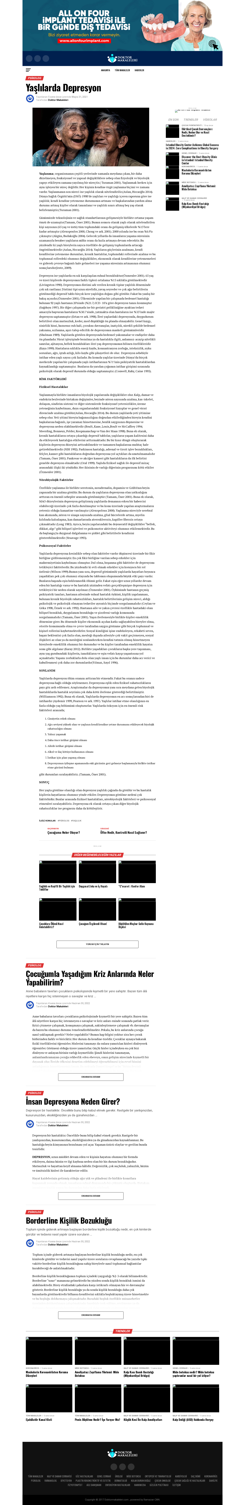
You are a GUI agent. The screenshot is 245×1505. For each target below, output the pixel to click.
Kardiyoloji (181, 1476)
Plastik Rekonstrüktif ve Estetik (93, 1480)
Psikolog (35, 1480)
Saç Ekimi (195, 1476)
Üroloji (118, 1476)
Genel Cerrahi (104, 1476)
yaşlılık (76, 821)
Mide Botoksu (133, 1476)
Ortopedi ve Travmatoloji (158, 1476)
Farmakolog (50, 1480)
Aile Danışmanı (93, 1485)
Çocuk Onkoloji (162, 1480)
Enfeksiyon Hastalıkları (117, 1485)
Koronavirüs (210, 1476)
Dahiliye (213, 1480)
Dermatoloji (120, 1480)
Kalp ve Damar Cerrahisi (59, 1476)
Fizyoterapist (75, 1485)
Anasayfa (105, 70)
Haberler (139, 70)
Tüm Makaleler (122, 70)
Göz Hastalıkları (84, 1476)
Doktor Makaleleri (58, 100)
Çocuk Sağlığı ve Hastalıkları (189, 1480)
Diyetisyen (66, 1480)
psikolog (64, 821)
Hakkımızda (140, 1485)
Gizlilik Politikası (159, 1485)
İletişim (176, 1485)
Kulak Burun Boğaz (141, 1480)
